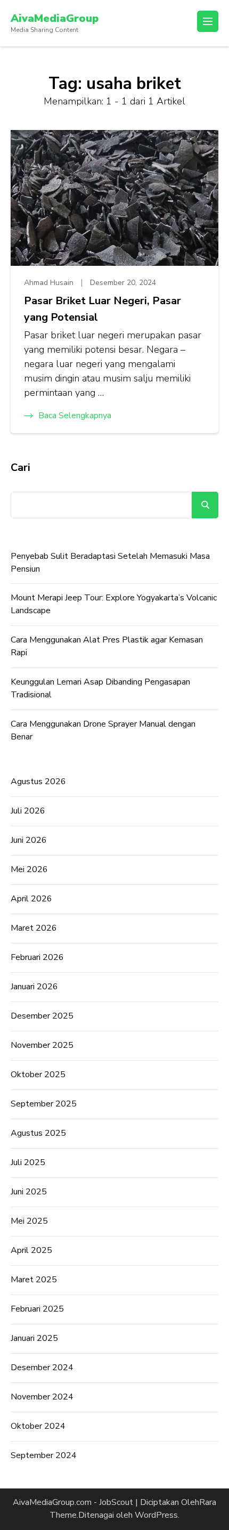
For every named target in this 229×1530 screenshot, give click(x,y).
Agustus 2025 (38, 1133)
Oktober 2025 (38, 1074)
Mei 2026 (29, 869)
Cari (20, 467)
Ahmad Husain (48, 283)
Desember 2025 (42, 1016)
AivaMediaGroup (55, 18)
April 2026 (31, 899)
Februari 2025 (37, 1309)
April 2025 (31, 1250)
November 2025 (42, 1045)
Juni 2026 (29, 840)
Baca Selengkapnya (74, 415)
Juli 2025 (28, 1162)
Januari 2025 (34, 1338)
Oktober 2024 (38, 1426)
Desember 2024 (42, 1367)
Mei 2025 (29, 1221)
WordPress (156, 1515)
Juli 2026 (28, 811)
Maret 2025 (34, 1279)
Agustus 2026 (38, 781)
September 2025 (44, 1104)
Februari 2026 (37, 957)
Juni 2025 (29, 1192)
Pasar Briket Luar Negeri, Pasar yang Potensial (102, 309)
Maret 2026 (34, 928)
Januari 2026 (34, 986)
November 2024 (42, 1397)
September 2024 (44, 1455)
